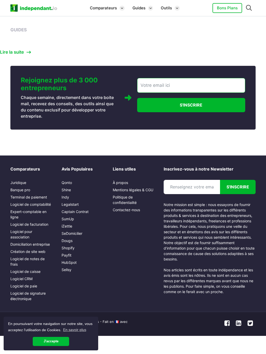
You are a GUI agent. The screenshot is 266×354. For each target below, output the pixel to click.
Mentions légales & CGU (133, 190)
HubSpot (69, 262)
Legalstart (70, 204)
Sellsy (66, 269)
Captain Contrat (75, 211)
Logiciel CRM (21, 279)
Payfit (66, 255)
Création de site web (27, 251)
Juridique (18, 182)
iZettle (67, 226)
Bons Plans (227, 7)
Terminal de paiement (28, 197)
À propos (120, 182)
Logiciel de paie (23, 286)
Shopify (68, 248)
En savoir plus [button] (74, 330)
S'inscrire (191, 105)
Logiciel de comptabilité (30, 204)
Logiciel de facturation (29, 224)
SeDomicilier (72, 233)
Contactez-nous (126, 210)
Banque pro (20, 190)
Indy (65, 197)
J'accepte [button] (51, 341)
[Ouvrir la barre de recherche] (249, 8)
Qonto (67, 182)
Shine (66, 190)
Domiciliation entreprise (30, 244)
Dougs (67, 240)
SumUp (68, 219)
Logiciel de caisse (25, 271)
